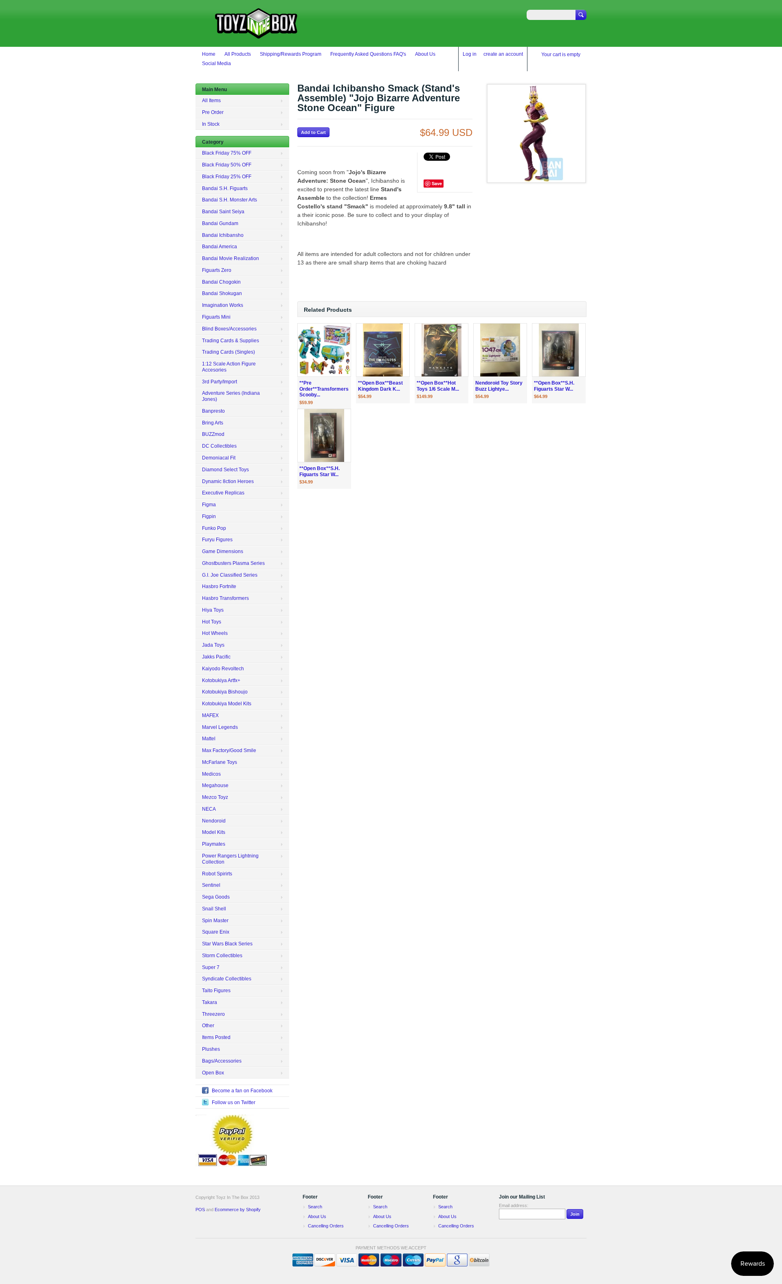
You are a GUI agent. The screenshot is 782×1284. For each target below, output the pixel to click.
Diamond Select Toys (225, 469)
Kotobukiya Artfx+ (221, 680)
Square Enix (215, 932)
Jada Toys (213, 645)
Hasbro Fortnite (219, 586)
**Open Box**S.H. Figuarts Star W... (554, 386)
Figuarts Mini (216, 317)
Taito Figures (216, 990)
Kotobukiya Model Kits (226, 704)
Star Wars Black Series (227, 944)
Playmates (213, 844)
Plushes (211, 1049)
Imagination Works (222, 305)
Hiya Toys (213, 610)
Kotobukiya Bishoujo (225, 692)
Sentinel (211, 885)
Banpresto (213, 411)
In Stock (211, 124)
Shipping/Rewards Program (290, 54)
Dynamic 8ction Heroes (228, 481)
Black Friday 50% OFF (226, 165)
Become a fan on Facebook (242, 1091)
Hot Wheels (215, 633)
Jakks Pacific (216, 657)
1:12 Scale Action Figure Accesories (229, 367)
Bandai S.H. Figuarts (225, 188)
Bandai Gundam (220, 223)
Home (208, 54)
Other (208, 1025)
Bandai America (219, 246)
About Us (425, 54)
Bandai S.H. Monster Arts (229, 200)
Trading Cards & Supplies (230, 340)
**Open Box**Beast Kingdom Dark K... (380, 386)
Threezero (213, 1014)
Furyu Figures (217, 539)
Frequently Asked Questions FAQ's (368, 54)
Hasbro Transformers (225, 598)
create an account (503, 54)
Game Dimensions (222, 551)
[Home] (257, 34)
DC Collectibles (219, 446)
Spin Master (215, 920)
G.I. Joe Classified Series (229, 575)
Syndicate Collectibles (226, 979)
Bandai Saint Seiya (223, 211)
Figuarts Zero (216, 270)
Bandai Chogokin (221, 282)
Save (437, 183)
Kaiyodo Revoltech (223, 669)
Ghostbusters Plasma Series (233, 563)
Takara (209, 1002)
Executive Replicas (223, 493)
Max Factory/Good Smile (229, 750)
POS (200, 1209)
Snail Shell (214, 909)
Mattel (208, 739)
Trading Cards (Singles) (228, 352)
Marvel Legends (220, 727)
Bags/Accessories (222, 1061)
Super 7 (211, 967)
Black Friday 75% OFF (226, 153)
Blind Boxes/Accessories (229, 329)
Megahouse (215, 785)
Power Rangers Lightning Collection (230, 859)
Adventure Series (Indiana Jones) (231, 396)
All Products (237, 54)
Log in (470, 54)
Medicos (211, 774)
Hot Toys (211, 622)
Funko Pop (214, 528)
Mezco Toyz (215, 797)
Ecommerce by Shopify (238, 1209)
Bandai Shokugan (222, 293)
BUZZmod (213, 434)
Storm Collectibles (222, 955)
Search (315, 1206)
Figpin (209, 516)
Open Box (213, 1073)
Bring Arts (212, 423)
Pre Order (213, 112)
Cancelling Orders (326, 1225)
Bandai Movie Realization (230, 258)
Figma (209, 504)
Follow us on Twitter (233, 1102)
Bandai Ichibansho (223, 235)
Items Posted (216, 1037)
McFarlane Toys (219, 762)
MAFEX (210, 715)
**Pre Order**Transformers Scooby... (324, 389)
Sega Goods (216, 897)
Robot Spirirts (217, 874)
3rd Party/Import (219, 382)
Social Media (216, 63)
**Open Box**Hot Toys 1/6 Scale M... (438, 386)
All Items (211, 100)
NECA (209, 809)
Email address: (513, 1205)
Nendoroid (214, 821)
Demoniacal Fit (218, 458)
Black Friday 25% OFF (226, 176)
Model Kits (213, 832)
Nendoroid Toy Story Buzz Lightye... (499, 386)
